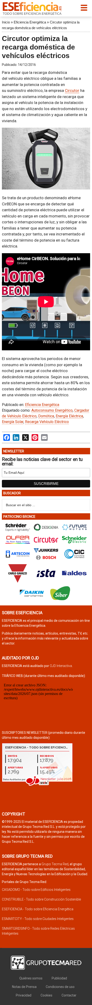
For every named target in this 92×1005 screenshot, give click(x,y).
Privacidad (23, 995)
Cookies (46, 995)
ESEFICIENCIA (32, 8)
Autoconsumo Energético (52, 410)
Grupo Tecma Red (55, 864)
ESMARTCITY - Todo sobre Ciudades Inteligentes (38, 919)
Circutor (72, 90)
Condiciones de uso (60, 987)
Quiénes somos (30, 978)
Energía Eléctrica (69, 416)
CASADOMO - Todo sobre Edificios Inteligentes (36, 890)
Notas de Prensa (24, 987)
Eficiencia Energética (30, 22)
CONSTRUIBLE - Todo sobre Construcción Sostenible (41, 899)
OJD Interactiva (61, 666)
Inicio (6, 22)
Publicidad (59, 978)
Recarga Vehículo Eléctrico (47, 421)
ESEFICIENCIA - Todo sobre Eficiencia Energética (37, 909)
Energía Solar (12, 421)
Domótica (46, 416)
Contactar (69, 995)
